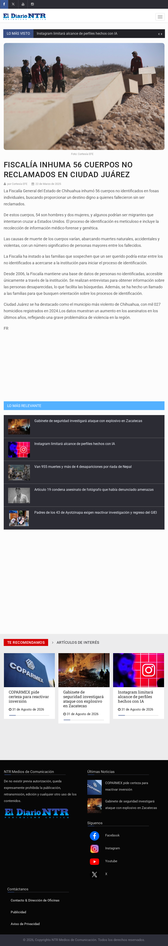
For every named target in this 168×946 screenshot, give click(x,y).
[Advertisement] (84, 364)
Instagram (112, 848)
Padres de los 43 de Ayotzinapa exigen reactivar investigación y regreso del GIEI (95, 508)
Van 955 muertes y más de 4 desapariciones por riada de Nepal (83, 462)
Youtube (111, 861)
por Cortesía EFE (17, 183)
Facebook (112, 835)
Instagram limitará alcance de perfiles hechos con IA (77, 33)
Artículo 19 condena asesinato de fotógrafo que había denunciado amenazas (94, 485)
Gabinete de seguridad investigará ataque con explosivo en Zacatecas (88, 416)
